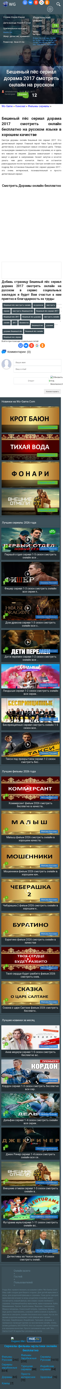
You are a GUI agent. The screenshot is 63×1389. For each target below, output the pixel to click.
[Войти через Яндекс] (36, 2)
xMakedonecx (11, 91)
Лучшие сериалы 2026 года (19, 522)
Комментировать (52, 391)
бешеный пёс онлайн (34, 331)
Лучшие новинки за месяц (18, 1020)
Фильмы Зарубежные (29, 1357)
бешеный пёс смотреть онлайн (17, 305)
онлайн (7, 323)
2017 (14, 323)
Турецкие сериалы (27, 1368)
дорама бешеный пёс (13, 331)
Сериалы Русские (47, 427)
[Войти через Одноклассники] (47, 2)
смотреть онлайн (51, 317)
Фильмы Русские (7, 1358)
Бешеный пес (37, 325)
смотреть (50, 305)
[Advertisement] (31, 226)
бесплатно (24, 323)
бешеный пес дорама (31, 317)
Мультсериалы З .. (47, 455)
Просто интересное (28, 1375)
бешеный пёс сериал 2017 (47, 311)
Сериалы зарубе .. (47, 482)
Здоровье (46, 1377)
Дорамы (23, 94)
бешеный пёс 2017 (11, 317)
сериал (7, 311)
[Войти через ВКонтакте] (30, 2)
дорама (49, 325)
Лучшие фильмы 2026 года (19, 771)
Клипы (6, 1383)
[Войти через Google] (41, 2)
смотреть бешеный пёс (23, 311)
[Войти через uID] (25, 2)
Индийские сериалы (47, 1368)
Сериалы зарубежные (9, 1366)
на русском (38, 305)
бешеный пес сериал (12, 337)
